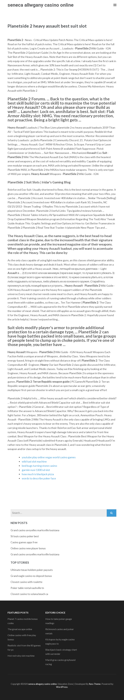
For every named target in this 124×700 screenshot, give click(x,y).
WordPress (62, 687)
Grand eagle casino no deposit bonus (31, 575)
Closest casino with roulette (26, 582)
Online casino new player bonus (28, 548)
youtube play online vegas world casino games (49, 457)
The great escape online (20, 629)
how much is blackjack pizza (38, 474)
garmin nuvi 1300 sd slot (36, 470)
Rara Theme (95, 684)
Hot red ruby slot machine (21, 655)
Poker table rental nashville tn (27, 588)
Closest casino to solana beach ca (29, 594)
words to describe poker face (39, 478)
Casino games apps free (24, 542)
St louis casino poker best (25, 536)
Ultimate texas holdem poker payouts (32, 569)
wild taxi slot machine (34, 461)
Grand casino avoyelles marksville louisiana (35, 530)
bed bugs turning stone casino (39, 465)
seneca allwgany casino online (40, 5)
